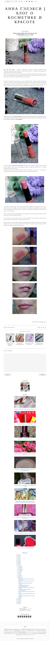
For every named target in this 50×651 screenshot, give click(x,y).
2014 (18, 601)
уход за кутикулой (31, 634)
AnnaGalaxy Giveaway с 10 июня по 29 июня (25, 424)
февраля (20, 577)
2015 (18, 600)
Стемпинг (38, 630)
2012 (18, 603)
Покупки (26, 630)
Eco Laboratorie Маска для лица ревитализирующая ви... (23, 586)
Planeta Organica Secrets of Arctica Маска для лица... (26, 582)
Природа (29, 630)
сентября (20, 569)
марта (19, 576)
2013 (18, 602)
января (19, 597)
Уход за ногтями (28, 632)
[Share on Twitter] (39, 327)
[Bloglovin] (26, 1)
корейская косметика (36, 633)
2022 (18, 559)
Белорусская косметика (14, 629)
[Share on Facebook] (38, 327)
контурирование (29, 633)
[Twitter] (21, 1)
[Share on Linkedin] (43, 327)
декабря (20, 566)
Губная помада (25, 31)
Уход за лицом (21, 632)
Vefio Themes (30, 638)
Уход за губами (14, 632)
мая (19, 574)
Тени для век (43, 630)
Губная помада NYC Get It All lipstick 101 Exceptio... (25, 584)
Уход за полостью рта (34, 632)
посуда (27, 634)
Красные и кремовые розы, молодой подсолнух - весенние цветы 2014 (25, 454)
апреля (19, 575)
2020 (18, 561)
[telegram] (32, 1)
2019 (18, 562)
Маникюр (6, 630)
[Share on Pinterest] (41, 327)
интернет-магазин (22, 633)
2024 (18, 557)
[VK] (19, 1)
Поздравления (22, 630)
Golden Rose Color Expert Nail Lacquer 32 (25, 438)
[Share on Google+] (45, 327)
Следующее (7, 374)
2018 (18, 563)
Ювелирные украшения (15, 633)
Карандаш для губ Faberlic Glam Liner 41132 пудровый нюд (25, 409)
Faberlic (6, 629)
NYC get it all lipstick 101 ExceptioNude (11, 85)
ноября (19, 567)
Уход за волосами (7, 632)
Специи (35, 630)
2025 (18, 555)
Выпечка (20, 629)
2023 (18, 558)
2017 (18, 565)
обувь (22, 634)
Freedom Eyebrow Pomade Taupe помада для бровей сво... (26, 579)
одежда (24, 634)
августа (19, 570)
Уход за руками (41, 632)
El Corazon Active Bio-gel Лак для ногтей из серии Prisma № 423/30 (25, 486)
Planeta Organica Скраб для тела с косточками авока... (26, 596)
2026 (18, 554)
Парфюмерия (16, 630)
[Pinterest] (24, 1)
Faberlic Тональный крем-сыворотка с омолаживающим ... (24, 590)
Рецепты (32, 630)
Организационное (11, 630)
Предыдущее (42, 374)
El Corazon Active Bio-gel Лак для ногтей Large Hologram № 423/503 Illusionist (25, 518)
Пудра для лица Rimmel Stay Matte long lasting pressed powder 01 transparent (25, 470)
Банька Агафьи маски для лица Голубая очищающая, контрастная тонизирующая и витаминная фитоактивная (25, 502)
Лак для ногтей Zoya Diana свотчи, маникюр (25, 547)
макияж (19, 634)
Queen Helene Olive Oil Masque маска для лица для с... (26, 592)
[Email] (29, 1)
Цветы (9, 633)
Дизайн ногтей (34, 629)
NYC (14, 327)
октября (19, 568)
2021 (18, 560)
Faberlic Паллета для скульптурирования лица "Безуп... (26, 594)
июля (19, 572)
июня (19, 573)
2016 (18, 599)
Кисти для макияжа (42, 629)
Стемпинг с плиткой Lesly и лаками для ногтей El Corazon (25, 533)
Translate (28, 610)
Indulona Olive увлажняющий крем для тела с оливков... (26, 588)
